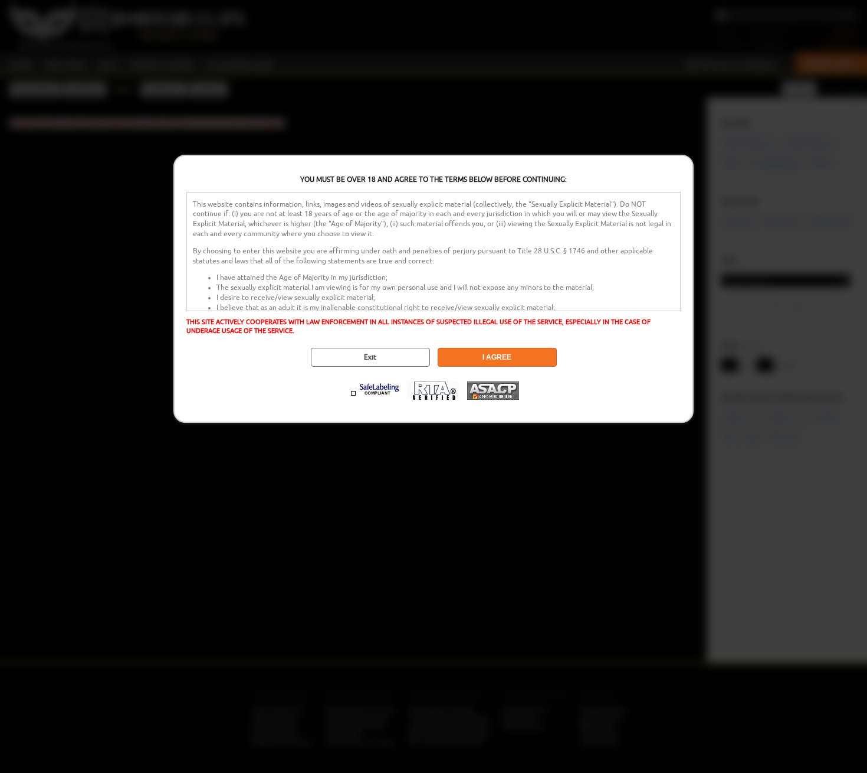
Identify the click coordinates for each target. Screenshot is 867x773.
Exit (370, 357)
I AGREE (496, 357)
